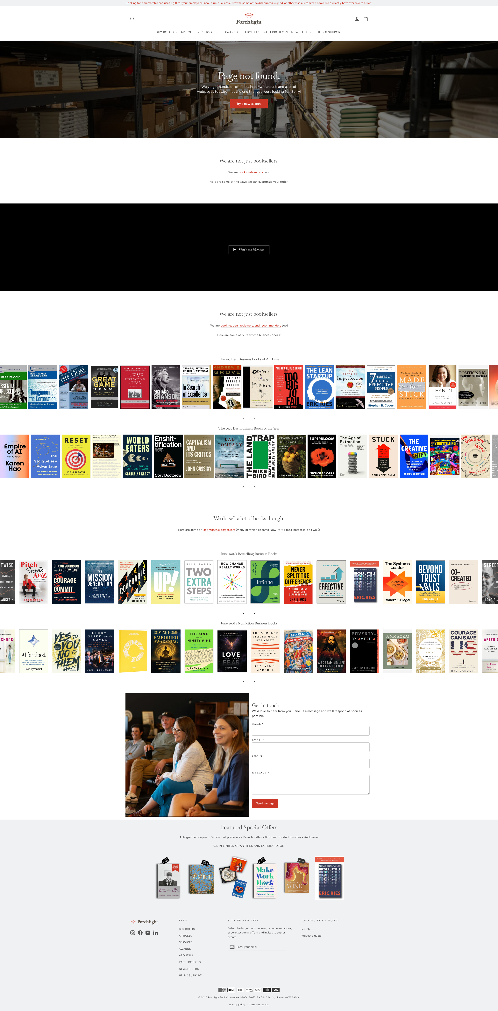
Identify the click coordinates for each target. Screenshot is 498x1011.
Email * (258, 740)
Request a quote (311, 935)
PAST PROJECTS (275, 32)
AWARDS (231, 32)
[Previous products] (243, 418)
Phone (257, 756)
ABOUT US (252, 32)
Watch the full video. (252, 250)
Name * (258, 723)
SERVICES (210, 32)
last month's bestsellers (219, 530)
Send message (265, 803)
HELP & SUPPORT (329, 32)
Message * (261, 772)
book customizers (251, 172)
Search (305, 929)
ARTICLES (188, 32)
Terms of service (259, 1004)
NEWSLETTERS (302, 32)
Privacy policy (237, 1004)
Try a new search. (249, 104)
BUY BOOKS (165, 32)
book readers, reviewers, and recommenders (251, 325)
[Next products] (255, 418)
